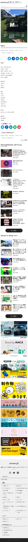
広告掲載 (6, 532)
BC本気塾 (6, 490)
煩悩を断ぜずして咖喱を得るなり (9, 507)
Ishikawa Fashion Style (22, 488)
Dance (4, 52)
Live (21, 50)
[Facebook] (13, 58)
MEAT (6, 77)
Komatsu (12, 50)
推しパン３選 (7, 499)
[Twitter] (9, 58)
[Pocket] (25, 58)
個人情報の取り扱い (8, 530)
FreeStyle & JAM (20, 502)
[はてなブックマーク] (17, 58)
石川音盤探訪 (20, 490)
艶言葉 (5, 497)
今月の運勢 (19, 493)
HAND (18, 497)
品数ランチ (6, 485)
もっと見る (24, 140)
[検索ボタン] (26, 6)
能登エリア (6, 519)
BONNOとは (6, 527)
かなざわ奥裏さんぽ (21, 506)
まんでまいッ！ (7, 510)
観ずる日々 (19, 485)
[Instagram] (10, 473)
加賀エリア (6, 521)
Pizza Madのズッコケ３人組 (22, 511)
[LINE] (21, 58)
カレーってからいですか (9, 502)
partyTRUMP (9, 75)
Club (17, 50)
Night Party (10, 52)
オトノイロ (19, 499)
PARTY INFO (5, 50)
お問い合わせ (7, 535)
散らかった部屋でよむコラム (9, 493)
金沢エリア (19, 519)
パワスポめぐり (7, 488)
